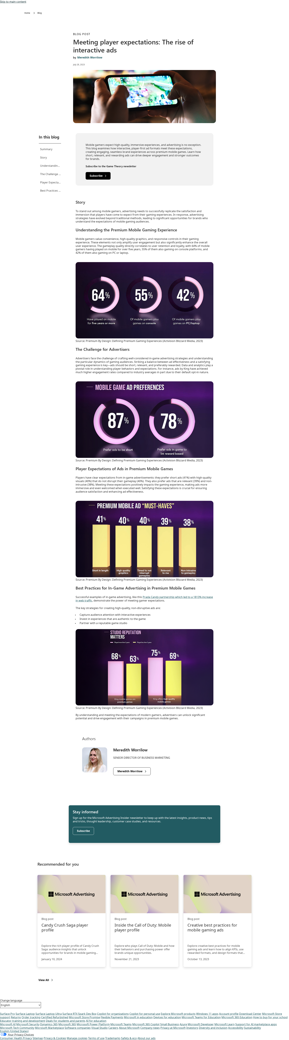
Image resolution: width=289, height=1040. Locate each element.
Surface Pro (7, 1014)
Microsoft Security (27, 1024)
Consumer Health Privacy (16, 1038)
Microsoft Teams (121, 1024)
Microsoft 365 (67, 1024)
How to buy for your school (270, 1017)
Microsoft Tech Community (17, 1028)
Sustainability (252, 1028)
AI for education (96, 1021)
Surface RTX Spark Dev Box (79, 1014)
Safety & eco (129, 1038)
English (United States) (14, 1031)
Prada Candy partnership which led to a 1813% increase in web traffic (144, 598)
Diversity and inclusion (213, 1028)
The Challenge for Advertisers (50, 174)
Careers (113, 1028)
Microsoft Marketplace (49, 1028)
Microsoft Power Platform (93, 1024)
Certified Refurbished (54, 1017)
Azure (183, 1024)
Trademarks (112, 1038)
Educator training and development (22, 1021)
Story (43, 157)
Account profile (228, 1014)
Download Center (250, 1014)
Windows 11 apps (207, 1014)
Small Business (169, 1024)
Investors (192, 1028)
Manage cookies (77, 1038)
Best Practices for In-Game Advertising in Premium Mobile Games (50, 190)
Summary (46, 149)
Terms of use (96, 1038)
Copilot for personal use (144, 1014)
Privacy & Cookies (55, 1038)
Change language (11, 1000)
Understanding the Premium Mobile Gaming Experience (50, 166)
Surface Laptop (25, 1014)
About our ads (146, 1038)
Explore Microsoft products (178, 1014)
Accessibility (235, 1028)
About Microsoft (129, 1028)
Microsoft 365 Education (236, 1017)
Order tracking (31, 1017)
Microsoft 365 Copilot (146, 1024)
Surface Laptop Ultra (48, 1014)
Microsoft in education (138, 1017)
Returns (16, 1017)
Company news (150, 1028)
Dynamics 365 (49, 1024)
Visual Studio (99, 1028)
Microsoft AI (8, 1024)
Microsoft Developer (201, 1024)
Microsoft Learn (224, 1024)
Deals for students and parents (65, 1021)
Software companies (78, 1028)
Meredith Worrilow (89, 57)
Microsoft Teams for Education (201, 1017)
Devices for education (167, 1017)
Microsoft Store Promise (84, 1017)
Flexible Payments (112, 1017)
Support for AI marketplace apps (256, 1024)
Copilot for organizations (113, 1014)
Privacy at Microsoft (173, 1028)
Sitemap (38, 1038)
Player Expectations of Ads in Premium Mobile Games (50, 182)
